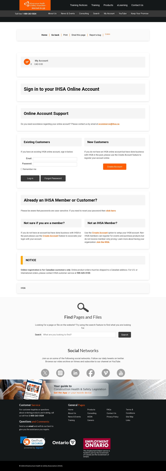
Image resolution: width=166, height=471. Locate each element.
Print (65, 35)
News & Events (68, 13)
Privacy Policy (112, 417)
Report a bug (95, 35)
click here (111, 210)
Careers (90, 420)
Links (128, 420)
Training (95, 5)
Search (38, 334)
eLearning (122, 5)
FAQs (109, 409)
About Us (52, 13)
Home (70, 409)
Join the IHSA (102, 242)
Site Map (129, 417)
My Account (109, 13)
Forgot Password (53, 178)
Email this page (78, 35)
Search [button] (124, 334)
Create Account (114, 166)
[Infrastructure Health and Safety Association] (35, 5)
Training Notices (78, 5)
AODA (89, 417)
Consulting (84, 13)
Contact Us (137, 5)
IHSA (23, 288)
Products (108, 5)
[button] (33, 442)
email (31, 426)
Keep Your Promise (139, 13)
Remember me (29, 169)
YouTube (123, 13)
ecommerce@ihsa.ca (108, 124)
